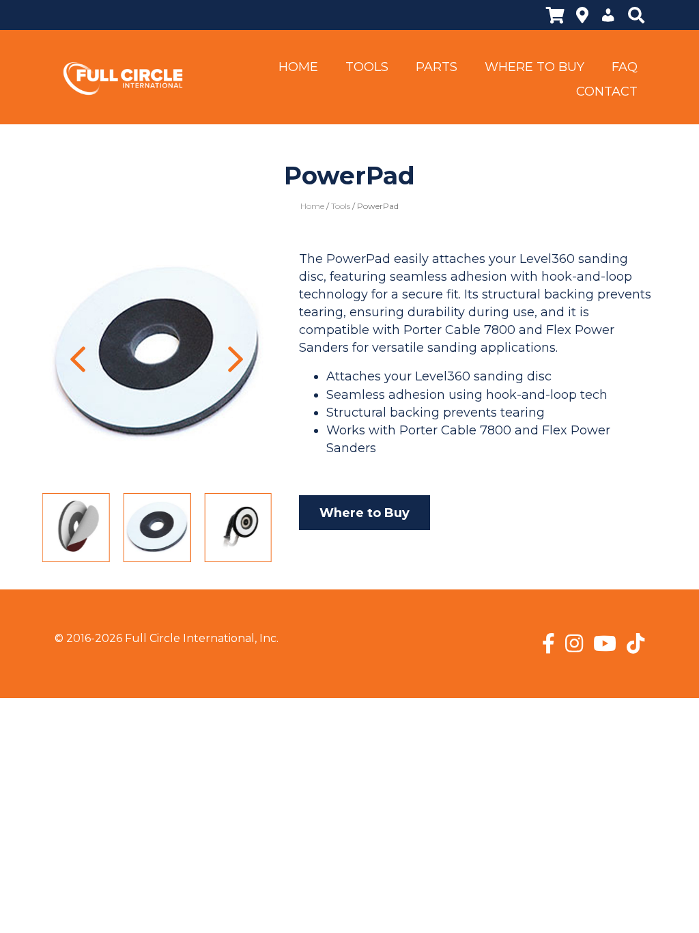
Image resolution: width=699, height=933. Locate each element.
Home (312, 206)
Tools (340, 206)
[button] (78, 359)
